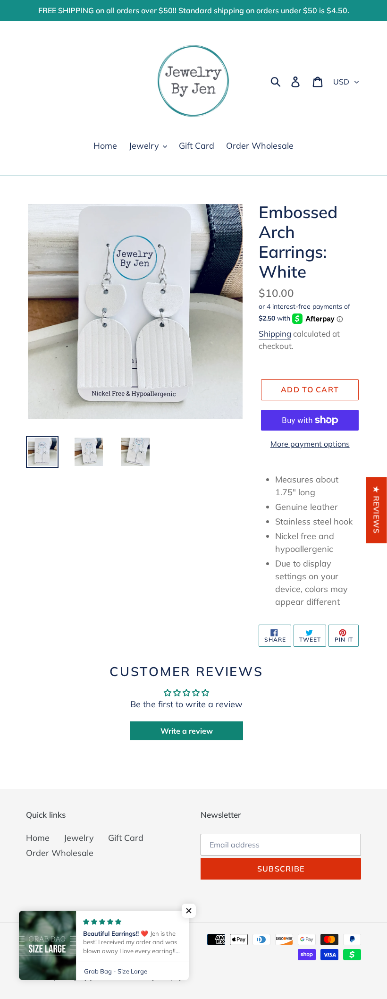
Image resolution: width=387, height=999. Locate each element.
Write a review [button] (186, 731)
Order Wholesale (59, 852)
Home (38, 837)
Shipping (275, 334)
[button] (189, 911)
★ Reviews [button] (376, 510)
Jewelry (79, 837)
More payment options (310, 444)
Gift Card (125, 837)
